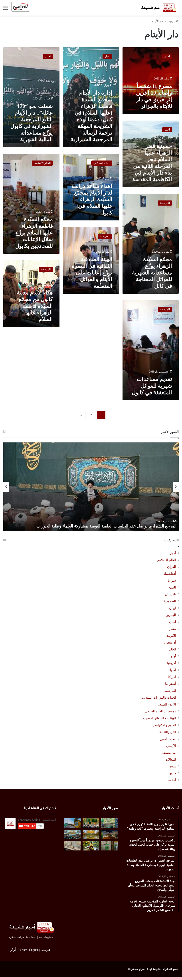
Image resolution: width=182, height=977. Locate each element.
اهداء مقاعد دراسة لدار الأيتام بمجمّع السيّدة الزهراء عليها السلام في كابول (91, 199)
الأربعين (171, 745)
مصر (173, 628)
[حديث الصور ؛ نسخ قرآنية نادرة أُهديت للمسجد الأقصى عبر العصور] (72, 845)
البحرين (171, 615)
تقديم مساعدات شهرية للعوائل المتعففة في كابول (152, 385)
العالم (172, 649)
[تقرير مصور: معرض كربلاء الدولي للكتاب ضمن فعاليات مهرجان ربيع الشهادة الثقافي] (109, 834)
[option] (91, 486)
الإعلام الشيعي (166, 704)
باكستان (170, 594)
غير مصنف (169, 752)
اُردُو (13, 949)
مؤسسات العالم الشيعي (160, 711)
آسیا (173, 670)
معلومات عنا (45, 937)
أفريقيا (171, 663)
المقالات (170, 759)
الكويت (171, 635)
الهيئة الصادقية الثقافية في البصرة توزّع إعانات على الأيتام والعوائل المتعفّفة (92, 272)
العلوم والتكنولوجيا (164, 725)
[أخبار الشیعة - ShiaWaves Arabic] (157, 7)
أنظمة (172, 780)
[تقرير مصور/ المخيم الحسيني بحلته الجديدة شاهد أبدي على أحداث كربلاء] (109, 845)
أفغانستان (169, 573)
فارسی (45, 949)
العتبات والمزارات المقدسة (158, 697)
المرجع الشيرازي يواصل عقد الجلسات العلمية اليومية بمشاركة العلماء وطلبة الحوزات (106, 526)
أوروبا (172, 656)
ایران (172, 608)
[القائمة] (5, 9)
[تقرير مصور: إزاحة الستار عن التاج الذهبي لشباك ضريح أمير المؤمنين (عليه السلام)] (91, 834)
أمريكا (172, 677)
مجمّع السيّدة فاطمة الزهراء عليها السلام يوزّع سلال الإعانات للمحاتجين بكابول (34, 232)
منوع (173, 766)
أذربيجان (170, 642)
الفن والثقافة (167, 732)
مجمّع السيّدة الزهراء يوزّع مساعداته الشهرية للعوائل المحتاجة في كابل (152, 272)
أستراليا (170, 684)
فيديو (173, 773)
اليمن (172, 587)
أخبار (173, 553)
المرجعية (170, 690)
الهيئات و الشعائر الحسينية (159, 718)
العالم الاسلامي (166, 560)
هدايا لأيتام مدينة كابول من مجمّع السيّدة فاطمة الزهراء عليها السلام (35, 306)
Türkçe (22, 949)
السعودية (170, 601)
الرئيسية (170, 21)
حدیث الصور (168, 739)
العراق (171, 567)
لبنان (172, 622)
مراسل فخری (16, 937)
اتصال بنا (31, 937)
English (34, 949)
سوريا (172, 580)
